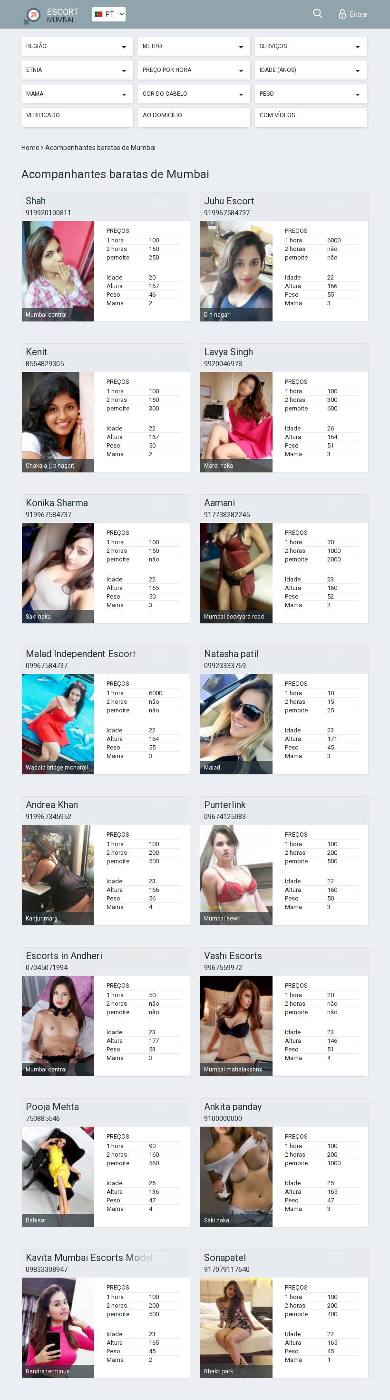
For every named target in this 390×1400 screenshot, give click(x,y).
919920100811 (48, 213)
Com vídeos (277, 115)
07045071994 (47, 967)
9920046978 (223, 364)
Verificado (43, 115)
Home (31, 147)
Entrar (359, 14)
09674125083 (225, 816)
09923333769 (225, 665)
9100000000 (223, 1118)
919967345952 (48, 816)
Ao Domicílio (162, 115)
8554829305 (45, 364)
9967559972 (223, 967)
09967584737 (47, 665)
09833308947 (47, 1269)
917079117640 (227, 1269)
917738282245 (227, 514)
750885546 (43, 1118)
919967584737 (227, 213)
